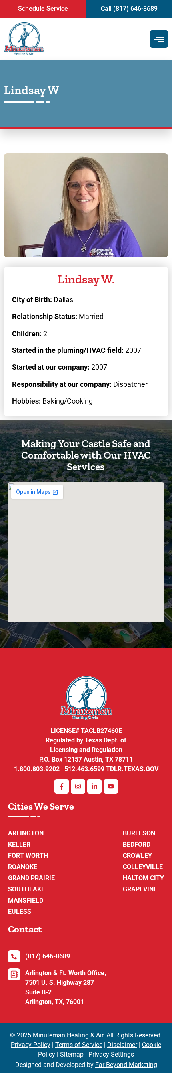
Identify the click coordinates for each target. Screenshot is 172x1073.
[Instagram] (78, 786)
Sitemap (72, 1054)
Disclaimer (122, 1045)
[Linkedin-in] (94, 786)
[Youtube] (111, 786)
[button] (43, 9)
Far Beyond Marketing (126, 1065)
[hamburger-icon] (159, 39)
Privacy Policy (30, 1045)
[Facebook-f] (61, 786)
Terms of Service (78, 1045)
